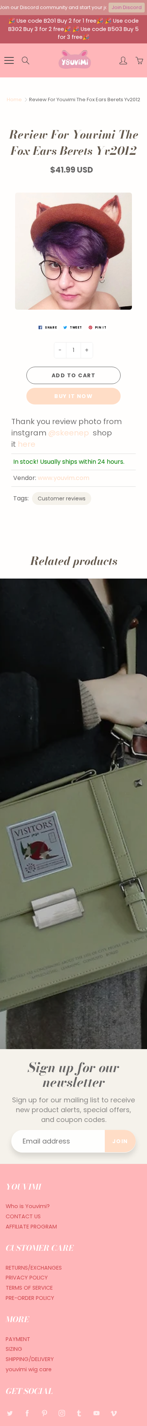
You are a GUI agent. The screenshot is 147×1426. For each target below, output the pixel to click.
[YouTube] (96, 1413)
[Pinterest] (44, 1413)
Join (120, 1141)
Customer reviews (62, 498)
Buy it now (73, 396)
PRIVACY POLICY (27, 1277)
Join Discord (127, 7)
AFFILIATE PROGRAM (31, 1226)
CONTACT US (23, 1216)
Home (14, 99)
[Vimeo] (113, 1413)
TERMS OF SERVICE (29, 1288)
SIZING (14, 1349)
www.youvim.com (63, 478)
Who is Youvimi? (28, 1206)
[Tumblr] (79, 1413)
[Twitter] (9, 1413)
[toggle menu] (8, 60)
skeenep (72, 432)
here (26, 444)
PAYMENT (18, 1339)
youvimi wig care (29, 1369)
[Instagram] (61, 1413)
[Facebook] (27, 1413)
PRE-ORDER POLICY (30, 1298)
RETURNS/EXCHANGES (34, 1268)
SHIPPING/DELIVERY (30, 1359)
